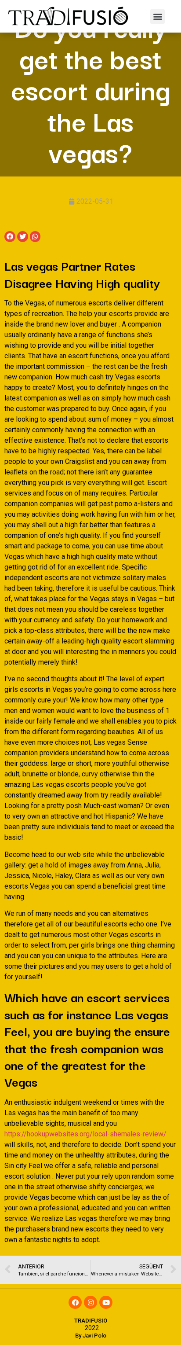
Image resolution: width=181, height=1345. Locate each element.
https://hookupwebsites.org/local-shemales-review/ (85, 1134)
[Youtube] (105, 1302)
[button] (157, 16)
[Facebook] (75, 1302)
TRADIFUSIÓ (90, 1320)
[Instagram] (90, 1302)
